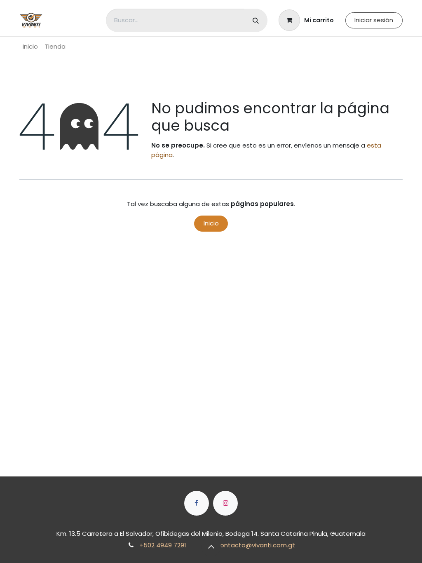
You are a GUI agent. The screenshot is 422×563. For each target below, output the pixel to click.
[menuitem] (30, 47)
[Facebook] (196, 503)
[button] (211, 546)
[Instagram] (225, 503)
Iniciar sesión (373, 20)
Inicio (211, 223)
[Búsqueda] (255, 20)
